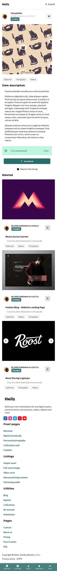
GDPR (19, 558)
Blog (5, 495)
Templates (21, 79)
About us (7, 532)
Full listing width (11, 482)
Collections (9, 504)
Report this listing (27, 169)
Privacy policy (8, 558)
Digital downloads (12, 435)
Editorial (8, 79)
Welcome (7, 430)
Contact (7, 527)
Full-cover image (11, 467)
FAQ (5, 546)
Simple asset (9, 463)
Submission (9, 514)
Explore (7, 500)
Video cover (9, 472)
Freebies (7, 450)
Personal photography (14, 440)
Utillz (37, 554)
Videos (33, 79)
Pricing (6, 537)
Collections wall (11, 445)
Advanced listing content (15, 477)
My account (8, 509)
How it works (9, 541)
